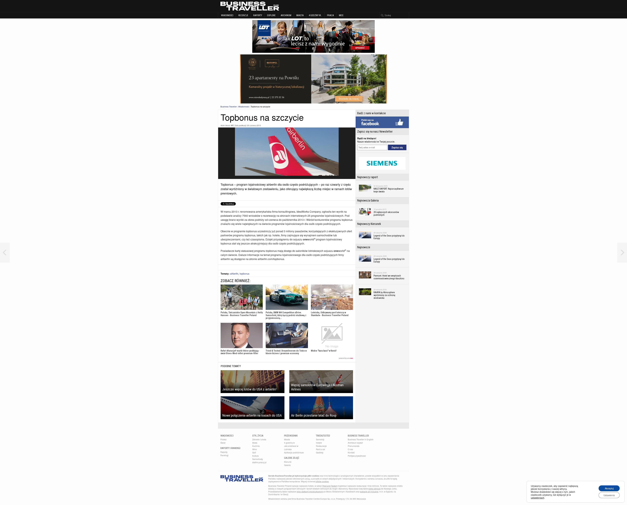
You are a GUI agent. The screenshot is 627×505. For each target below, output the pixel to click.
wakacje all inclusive (369, 491)
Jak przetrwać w (291, 446)
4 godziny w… (315, 15)
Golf (254, 452)
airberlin (234, 273)
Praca (330, 15)
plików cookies (322, 481)
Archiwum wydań (355, 442)
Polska (223, 439)
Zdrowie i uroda (259, 439)
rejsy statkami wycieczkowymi (310, 491)
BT (232, 125)
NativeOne (287, 358)
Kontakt (351, 452)
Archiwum (286, 15)
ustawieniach (537, 497)
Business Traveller (228, 106)
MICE (341, 15)
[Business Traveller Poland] (249, 6)
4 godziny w (289, 442)
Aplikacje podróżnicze (294, 452)
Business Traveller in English (360, 439)
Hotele (319, 442)
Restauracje (321, 446)
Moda (254, 442)
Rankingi (224, 455)
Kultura (255, 455)
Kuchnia (256, 446)
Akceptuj (609, 488)
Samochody (257, 459)
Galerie (287, 465)
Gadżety (319, 452)
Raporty (257, 15)
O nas (350, 449)
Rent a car (320, 449)
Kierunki (287, 461)
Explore (271, 15)
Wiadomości (227, 15)
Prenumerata (353, 446)
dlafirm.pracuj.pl (259, 462)
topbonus (244, 273)
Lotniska (288, 449)
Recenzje (243, 15)
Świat (222, 442)
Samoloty (320, 439)
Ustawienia (609, 495)
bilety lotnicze (375, 488)
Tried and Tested (329, 485)
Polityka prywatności (357, 455)
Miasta (300, 15)
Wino (254, 449)
